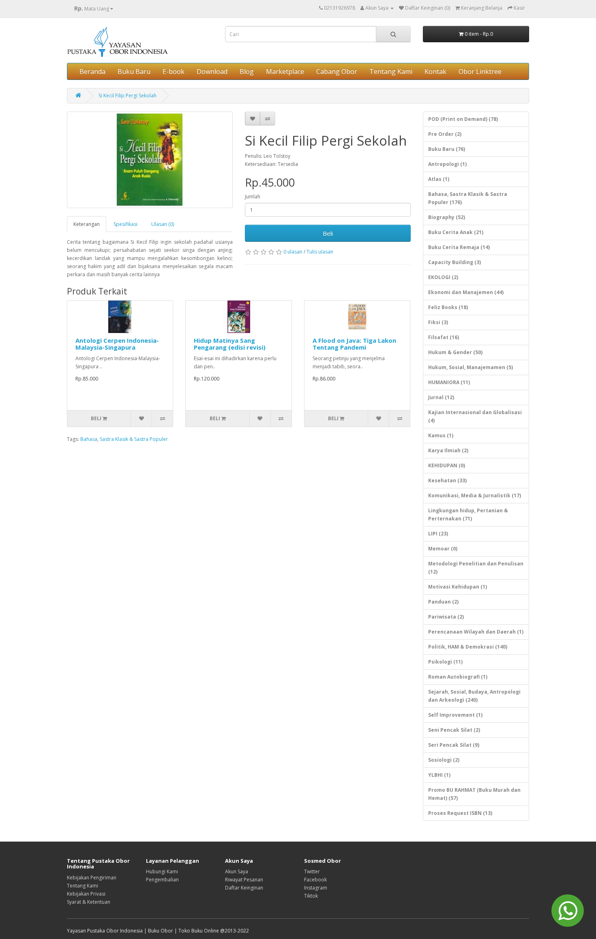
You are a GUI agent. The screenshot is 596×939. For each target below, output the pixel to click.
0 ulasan (292, 251)
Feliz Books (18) (448, 307)
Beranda (92, 71)
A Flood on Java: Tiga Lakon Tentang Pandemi (354, 343)
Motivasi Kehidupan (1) (457, 586)
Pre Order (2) (444, 134)
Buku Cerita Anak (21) (455, 232)
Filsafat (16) (443, 337)
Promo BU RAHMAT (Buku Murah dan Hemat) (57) (474, 793)
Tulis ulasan (320, 251)
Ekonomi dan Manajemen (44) (466, 292)
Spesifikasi (125, 224)
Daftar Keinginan (244, 887)
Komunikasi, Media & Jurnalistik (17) (474, 495)
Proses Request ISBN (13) (460, 813)
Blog (247, 71)
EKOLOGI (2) (443, 277)
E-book (173, 71)
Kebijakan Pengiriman (91, 877)
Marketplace (285, 71)
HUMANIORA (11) (449, 382)
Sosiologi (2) (443, 759)
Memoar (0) (442, 548)
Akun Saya (236, 871)
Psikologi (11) (445, 661)
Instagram (315, 887)
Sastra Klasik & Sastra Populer (134, 439)
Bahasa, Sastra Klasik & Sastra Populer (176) (467, 198)
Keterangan (86, 224)
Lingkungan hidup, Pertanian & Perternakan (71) (468, 514)
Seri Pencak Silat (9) (453, 744)
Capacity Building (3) (454, 262)
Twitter (312, 871)
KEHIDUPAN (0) (446, 465)
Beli (328, 233)
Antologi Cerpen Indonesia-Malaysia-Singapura (117, 343)
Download (212, 71)
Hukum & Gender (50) (455, 352)
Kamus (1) (440, 435)
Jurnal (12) (441, 397)
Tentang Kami (390, 71)
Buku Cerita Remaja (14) (459, 247)
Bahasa (88, 439)
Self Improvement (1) (455, 714)
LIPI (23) (438, 533)
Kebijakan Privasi (86, 893)
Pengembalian (162, 879)
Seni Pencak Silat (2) (454, 729)
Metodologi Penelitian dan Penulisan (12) (475, 567)
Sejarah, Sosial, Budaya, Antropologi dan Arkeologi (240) (474, 695)
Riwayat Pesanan (244, 879)
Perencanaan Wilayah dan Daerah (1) (475, 631)
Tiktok (311, 895)
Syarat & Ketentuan (88, 901)
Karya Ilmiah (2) (448, 450)
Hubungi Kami (162, 871)
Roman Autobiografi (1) (457, 676)
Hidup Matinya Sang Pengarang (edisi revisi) (230, 343)
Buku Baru (134, 71)
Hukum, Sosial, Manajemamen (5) (470, 367)
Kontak (435, 71)
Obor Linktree (480, 71)
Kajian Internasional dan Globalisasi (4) (475, 416)
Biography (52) (446, 217)
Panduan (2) (443, 601)
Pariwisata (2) (446, 616)
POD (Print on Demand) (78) (463, 119)
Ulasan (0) (162, 224)
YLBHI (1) (439, 774)
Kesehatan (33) (447, 480)
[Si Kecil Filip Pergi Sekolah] (150, 160)
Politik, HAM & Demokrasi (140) (467, 646)
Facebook (315, 879)
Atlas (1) (438, 179)
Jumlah (252, 196)
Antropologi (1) (447, 164)
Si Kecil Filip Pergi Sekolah (128, 95)
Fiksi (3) (438, 322)
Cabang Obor (336, 71)
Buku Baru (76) (446, 149)
